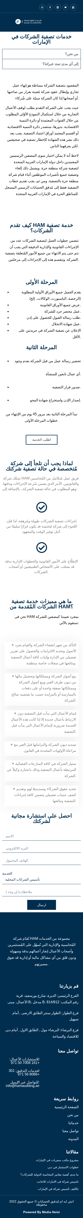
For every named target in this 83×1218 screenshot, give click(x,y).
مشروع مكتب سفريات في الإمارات (57, 1160)
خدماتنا (73, 1123)
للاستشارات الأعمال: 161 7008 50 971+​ (24, 1061)
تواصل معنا (70, 1131)
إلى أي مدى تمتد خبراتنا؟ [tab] (60, 64)
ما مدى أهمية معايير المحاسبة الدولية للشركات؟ (49, 1174)
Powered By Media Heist (41, 1212)
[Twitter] (65, 7)
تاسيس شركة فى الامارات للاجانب (58, 1181)
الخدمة (7, 873)
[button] (46, 22)
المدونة (73, 1139)
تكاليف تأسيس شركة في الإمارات (58, 1189)
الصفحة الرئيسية (66, 1107)
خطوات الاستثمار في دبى (63, 1167)
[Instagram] (42, 7)
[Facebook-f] (50, 7)
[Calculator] (73, 7)
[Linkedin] (58, 7)
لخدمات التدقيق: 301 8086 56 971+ (24, 1072)
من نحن (73, 1115)
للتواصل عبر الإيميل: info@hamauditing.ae (22, 1084)
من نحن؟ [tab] (71, 54)
